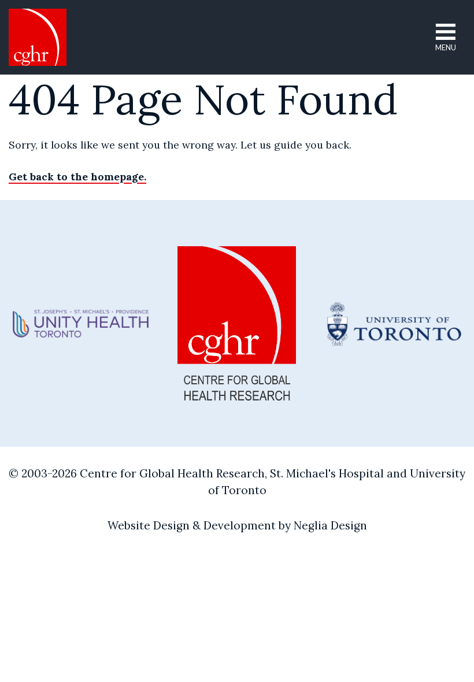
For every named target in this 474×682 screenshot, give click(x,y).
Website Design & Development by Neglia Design (237, 525)
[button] (445, 37)
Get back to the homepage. (77, 176)
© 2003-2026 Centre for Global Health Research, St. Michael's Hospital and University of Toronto (237, 481)
